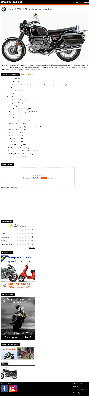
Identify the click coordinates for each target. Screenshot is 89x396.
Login (75, 2)
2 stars (20, 230)
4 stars (26, 230)
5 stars (28, 230)
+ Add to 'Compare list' (27, 75)
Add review (32, 248)
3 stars (23, 230)
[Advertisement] (18, 203)
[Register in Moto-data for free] (18, 339)
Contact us (75, 386)
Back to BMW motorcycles (9, 187)
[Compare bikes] (18, 289)
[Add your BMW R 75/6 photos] (9, 359)
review (44, 178)
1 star (17, 230)
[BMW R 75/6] (25, 359)
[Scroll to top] (82, 387)
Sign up (86, 2)
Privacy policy (76, 393)
